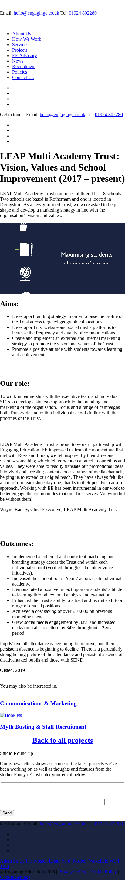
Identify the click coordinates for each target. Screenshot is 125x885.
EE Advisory (24, 55)
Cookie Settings (15, 877)
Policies (19, 71)
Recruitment (23, 66)
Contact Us (23, 77)
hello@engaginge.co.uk (36, 13)
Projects (19, 50)
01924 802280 (83, 13)
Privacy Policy (72, 871)
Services (20, 44)
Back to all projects (62, 740)
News (17, 61)
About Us (21, 33)
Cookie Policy (103, 871)
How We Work (26, 39)
